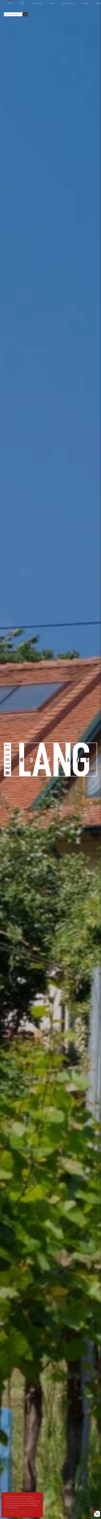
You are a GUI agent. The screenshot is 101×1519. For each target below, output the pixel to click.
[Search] (25, 14)
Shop (52, 3)
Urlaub (85, 3)
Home (10, 3)
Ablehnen (24, 1512)
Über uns (23, 3)
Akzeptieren (11, 1512)
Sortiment (37, 3)
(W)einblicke (68, 3)
